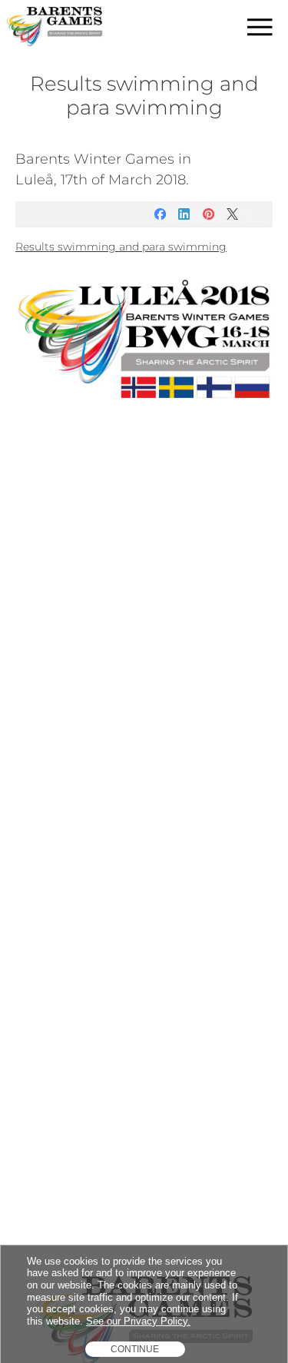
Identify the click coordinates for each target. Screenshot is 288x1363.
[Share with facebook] (160, 214)
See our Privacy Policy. (138, 1321)
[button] (259, 27)
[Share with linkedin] (184, 214)
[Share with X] (232, 214)
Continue (135, 1349)
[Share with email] (257, 214)
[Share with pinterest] (208, 214)
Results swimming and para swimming (121, 247)
